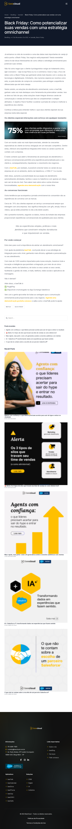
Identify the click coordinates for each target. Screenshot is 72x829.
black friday (19, 306)
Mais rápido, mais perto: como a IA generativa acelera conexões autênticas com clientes (33, 336)
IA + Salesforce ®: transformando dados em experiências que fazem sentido (29, 339)
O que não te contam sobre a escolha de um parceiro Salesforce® (26, 342)
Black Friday (40, 37)
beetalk (33, 37)
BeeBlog (7, 37)
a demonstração (34, 185)
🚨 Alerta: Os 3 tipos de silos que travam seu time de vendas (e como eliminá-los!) (31, 333)
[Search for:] (35, 318)
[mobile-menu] (66, 4)
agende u (21, 185)
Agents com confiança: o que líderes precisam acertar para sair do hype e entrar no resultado (35, 330)
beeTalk (13, 168)
